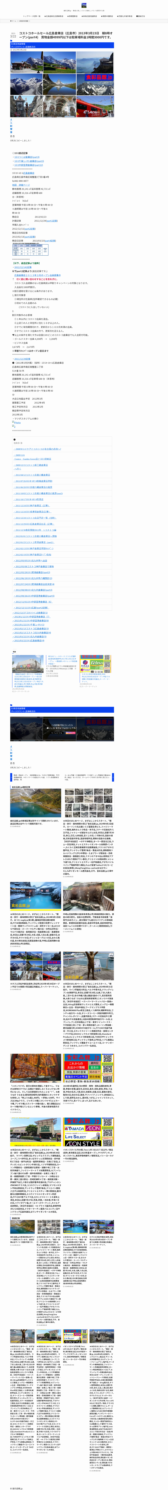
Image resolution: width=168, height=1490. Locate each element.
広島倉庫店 (28, 173)
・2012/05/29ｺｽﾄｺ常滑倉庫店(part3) (31, 572)
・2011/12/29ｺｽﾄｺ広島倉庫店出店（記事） (33, 524)
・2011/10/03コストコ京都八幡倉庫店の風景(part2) (38, 493)
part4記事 (50, 240)
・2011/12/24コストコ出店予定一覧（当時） (35, 518)
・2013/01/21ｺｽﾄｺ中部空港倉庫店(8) (30, 620)
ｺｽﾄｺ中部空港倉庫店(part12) (28, 165)
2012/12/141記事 (23, 267)
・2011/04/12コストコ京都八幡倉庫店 (31, 475)
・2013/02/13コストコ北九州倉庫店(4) (31, 632)
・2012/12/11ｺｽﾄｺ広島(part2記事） (31, 607)
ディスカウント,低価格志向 (23, 46)
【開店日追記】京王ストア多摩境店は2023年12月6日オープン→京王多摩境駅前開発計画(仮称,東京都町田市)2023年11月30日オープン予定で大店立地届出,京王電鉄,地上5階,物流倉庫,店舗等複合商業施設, (28, 680)
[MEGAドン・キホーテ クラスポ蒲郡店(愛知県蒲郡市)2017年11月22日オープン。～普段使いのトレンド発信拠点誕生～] (63, 666)
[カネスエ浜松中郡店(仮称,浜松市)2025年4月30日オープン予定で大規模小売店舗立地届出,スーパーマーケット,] (95, 664)
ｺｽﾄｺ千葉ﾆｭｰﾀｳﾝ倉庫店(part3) (29, 161)
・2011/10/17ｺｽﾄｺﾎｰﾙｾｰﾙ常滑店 (28, 499)
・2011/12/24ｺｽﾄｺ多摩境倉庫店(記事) (32, 512)
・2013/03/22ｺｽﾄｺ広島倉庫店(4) (28, 640)
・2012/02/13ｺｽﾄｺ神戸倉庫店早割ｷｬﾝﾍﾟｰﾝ (33, 548)
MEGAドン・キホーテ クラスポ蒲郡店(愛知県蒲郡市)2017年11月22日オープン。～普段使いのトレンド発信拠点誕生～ (62, 660)
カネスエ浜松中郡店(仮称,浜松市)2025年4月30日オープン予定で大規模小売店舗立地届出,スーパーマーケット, (96, 678)
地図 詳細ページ (21, 184)
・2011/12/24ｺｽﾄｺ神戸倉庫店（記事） (31, 505)
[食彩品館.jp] (84, 5)
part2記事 (30, 228)
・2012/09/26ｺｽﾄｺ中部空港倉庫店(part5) (33, 595)
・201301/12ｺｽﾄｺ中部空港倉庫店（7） (31, 616)
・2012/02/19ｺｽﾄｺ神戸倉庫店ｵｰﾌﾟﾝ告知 (32, 554)
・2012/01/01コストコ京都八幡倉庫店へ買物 (35, 536)
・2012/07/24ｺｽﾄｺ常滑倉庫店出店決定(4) (33, 584)
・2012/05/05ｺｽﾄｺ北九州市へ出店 (30, 560)
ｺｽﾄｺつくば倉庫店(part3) (26, 157)
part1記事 (52, 220)
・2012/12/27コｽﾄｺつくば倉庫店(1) (30, 612)
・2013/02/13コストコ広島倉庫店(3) (30, 628)
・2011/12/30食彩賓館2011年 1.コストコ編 (34, 530)
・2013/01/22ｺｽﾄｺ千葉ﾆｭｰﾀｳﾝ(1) (28, 624)
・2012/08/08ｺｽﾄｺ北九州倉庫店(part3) (32, 589)
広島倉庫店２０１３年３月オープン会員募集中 (37, 275)
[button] (11, 119)
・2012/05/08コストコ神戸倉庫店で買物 (33, 566)
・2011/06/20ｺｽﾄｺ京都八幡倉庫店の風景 (32, 487)
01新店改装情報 (18, 43)
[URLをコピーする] (12, 136)
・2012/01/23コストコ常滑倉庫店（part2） (34, 542)
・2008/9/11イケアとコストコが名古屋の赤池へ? (37, 449)
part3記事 (30, 236)
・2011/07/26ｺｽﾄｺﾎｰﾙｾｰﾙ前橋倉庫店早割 (32, 481)
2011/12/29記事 (22, 358)
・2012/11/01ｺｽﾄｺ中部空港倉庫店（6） (33, 601)
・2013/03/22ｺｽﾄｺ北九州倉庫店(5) (29, 636)
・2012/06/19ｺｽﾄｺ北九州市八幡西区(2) (32, 578)
